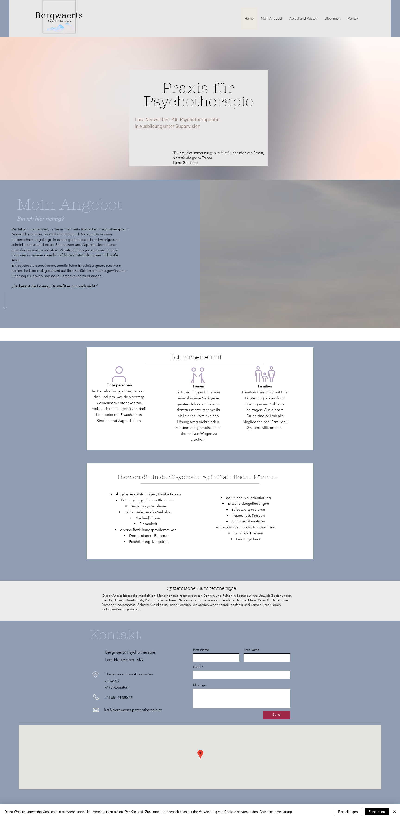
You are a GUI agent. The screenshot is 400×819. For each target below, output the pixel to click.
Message (199, 684)
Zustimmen (377, 811)
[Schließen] (394, 811)
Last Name (251, 649)
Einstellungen (348, 811)
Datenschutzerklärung (276, 811)
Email (197, 666)
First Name (201, 649)
